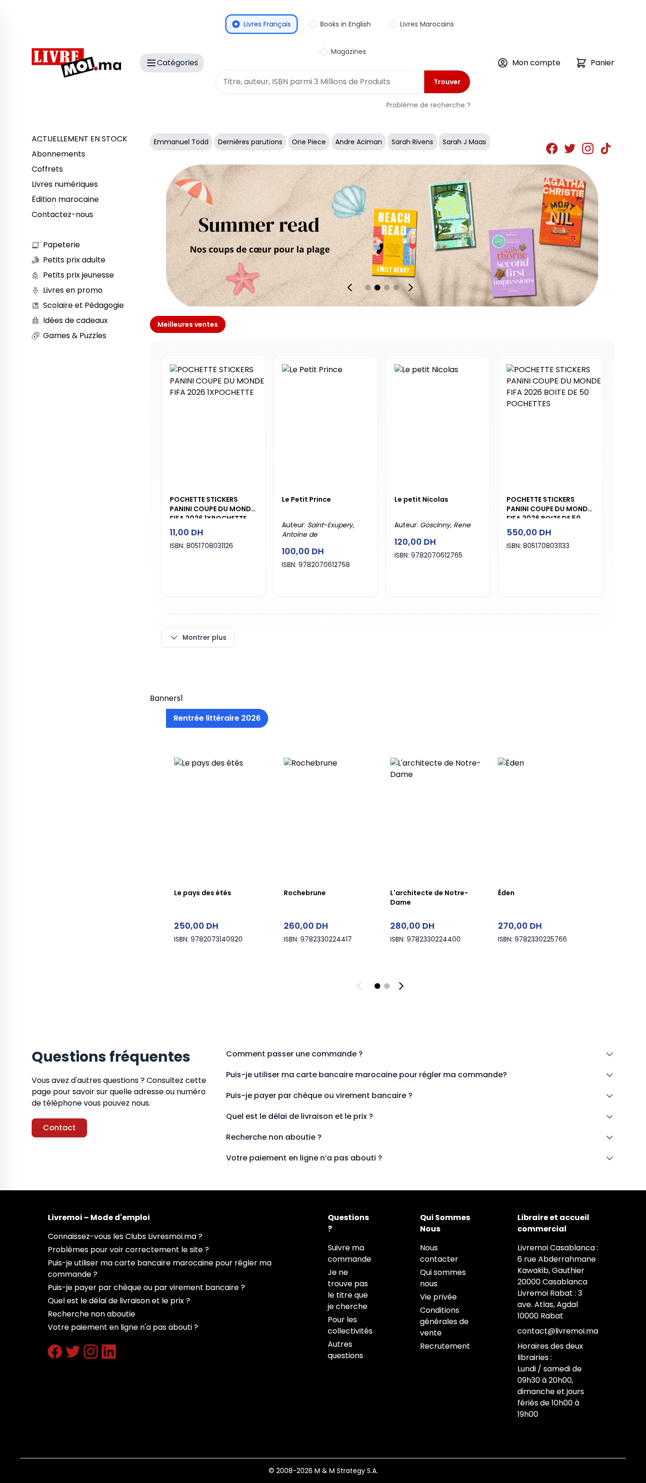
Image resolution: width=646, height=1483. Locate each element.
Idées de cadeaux (75, 320)
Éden (506, 893)
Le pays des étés (202, 893)
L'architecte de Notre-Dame (429, 897)
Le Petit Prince (306, 499)
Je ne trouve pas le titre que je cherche (348, 1289)
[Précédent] (351, 287)
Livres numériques (65, 184)
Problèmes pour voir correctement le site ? (128, 1249)
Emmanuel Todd (181, 142)
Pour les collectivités (350, 1325)
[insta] (589, 150)
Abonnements (58, 153)
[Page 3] (387, 287)
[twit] (571, 150)
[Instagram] (91, 1351)
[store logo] (76, 63)
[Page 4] (396, 287)
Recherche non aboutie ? (274, 1137)
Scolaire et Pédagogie (83, 305)
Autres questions (345, 1350)
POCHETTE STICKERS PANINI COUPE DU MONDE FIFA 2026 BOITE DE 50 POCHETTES (548, 506)
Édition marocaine (65, 199)
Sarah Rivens (412, 142)
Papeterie (61, 244)
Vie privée (438, 1296)
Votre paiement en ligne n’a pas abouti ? (304, 1157)
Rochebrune (305, 893)
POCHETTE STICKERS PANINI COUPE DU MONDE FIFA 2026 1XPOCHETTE (212, 506)
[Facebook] (55, 1351)
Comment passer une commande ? (294, 1053)
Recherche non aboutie (91, 1314)
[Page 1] (368, 287)
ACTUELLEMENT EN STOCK (79, 138)
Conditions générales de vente (444, 1321)
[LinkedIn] (109, 1351)
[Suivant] (412, 287)
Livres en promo (73, 290)
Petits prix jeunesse (78, 275)
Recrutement (445, 1346)
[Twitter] (73, 1351)
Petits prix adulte (74, 259)
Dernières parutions (250, 142)
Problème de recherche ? (428, 105)
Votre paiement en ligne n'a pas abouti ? (123, 1327)
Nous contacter (439, 1253)
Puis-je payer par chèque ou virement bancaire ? (319, 1095)
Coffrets (47, 169)
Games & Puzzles (74, 335)
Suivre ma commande (349, 1253)
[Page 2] (377, 287)
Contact (59, 1127)
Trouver (447, 82)
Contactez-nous (62, 214)
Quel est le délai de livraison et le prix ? (299, 1116)
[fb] (553, 150)
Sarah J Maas (464, 142)
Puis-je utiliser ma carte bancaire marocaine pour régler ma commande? (366, 1074)
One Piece (309, 142)
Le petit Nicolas (421, 499)
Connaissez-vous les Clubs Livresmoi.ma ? (125, 1236)
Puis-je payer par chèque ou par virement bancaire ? (146, 1287)
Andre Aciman (358, 142)
